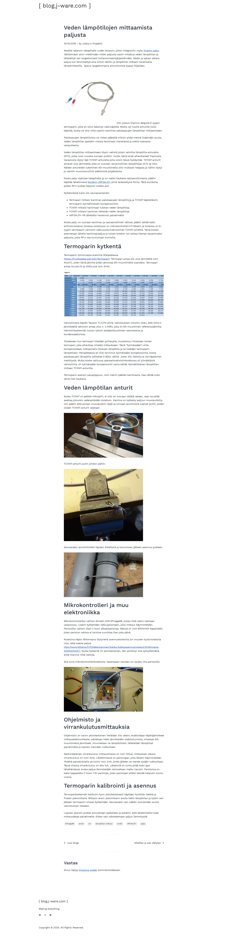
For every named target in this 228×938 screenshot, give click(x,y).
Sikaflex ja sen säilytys (147, 842)
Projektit (97, 43)
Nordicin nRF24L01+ (99, 182)
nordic (119, 824)
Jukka (85, 43)
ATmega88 (69, 824)
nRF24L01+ (131, 824)
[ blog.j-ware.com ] (65, 5)
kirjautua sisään (88, 870)
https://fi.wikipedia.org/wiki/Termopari (87, 258)
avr (89, 824)
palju (143, 824)
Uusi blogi (73, 842)
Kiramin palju (151, 50)
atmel (81, 824)
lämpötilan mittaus (104, 824)
